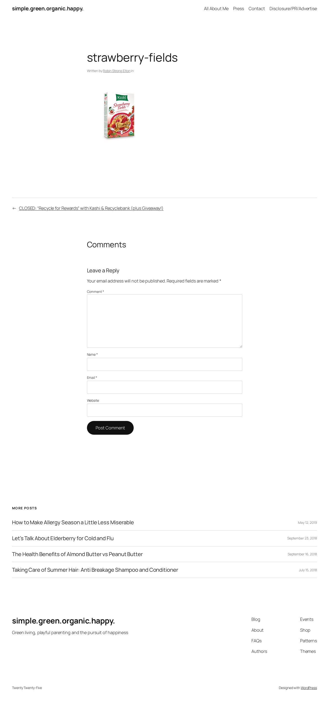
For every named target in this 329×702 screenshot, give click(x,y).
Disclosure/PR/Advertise (293, 8)
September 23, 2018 (302, 538)
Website (93, 400)
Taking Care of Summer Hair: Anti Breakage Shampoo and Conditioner (95, 570)
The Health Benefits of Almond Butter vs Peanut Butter (77, 554)
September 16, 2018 (302, 554)
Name (92, 354)
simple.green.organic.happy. (48, 8)
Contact (257, 8)
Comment (95, 291)
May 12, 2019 (307, 522)
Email (92, 377)
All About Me (216, 8)
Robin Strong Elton (116, 70)
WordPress (309, 687)
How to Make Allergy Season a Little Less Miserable (73, 522)
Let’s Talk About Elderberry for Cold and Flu (63, 538)
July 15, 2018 (308, 570)
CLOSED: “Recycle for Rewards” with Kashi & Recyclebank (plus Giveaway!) (91, 208)
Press (238, 8)
